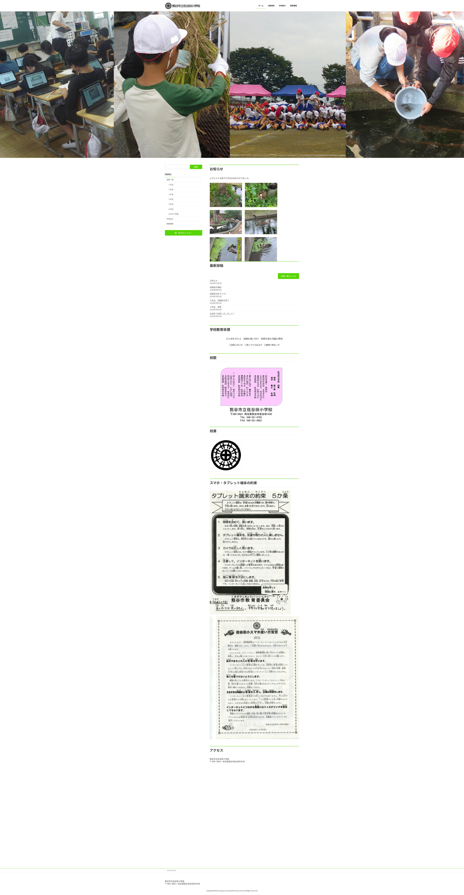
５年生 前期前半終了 (219, 300)
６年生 (170, 209)
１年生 (170, 185)
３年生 (170, 194)
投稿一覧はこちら (288, 276)
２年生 (170, 189)
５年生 (170, 204)
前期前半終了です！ (218, 294)
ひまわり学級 (173, 214)
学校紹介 (170, 219)
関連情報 (170, 224)
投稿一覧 (170, 180)
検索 (196, 167)
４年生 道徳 (215, 307)
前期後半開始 (215, 287)
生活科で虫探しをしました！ (222, 313)
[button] (183, 233)
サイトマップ (171, 870)
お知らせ (214, 280)
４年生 (170, 199)
